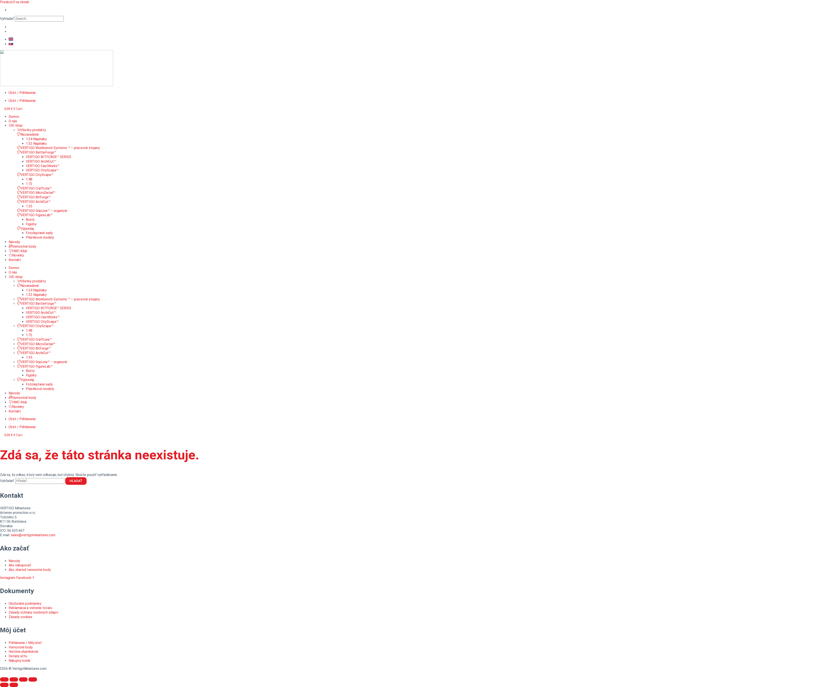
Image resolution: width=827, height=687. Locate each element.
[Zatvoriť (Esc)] (4, 679)
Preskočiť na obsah (14, 2)
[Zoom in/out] (32, 679)
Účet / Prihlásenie (22, 93)
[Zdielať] (13, 679)
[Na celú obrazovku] (23, 679)
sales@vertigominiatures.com (33, 535)
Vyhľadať (7, 19)
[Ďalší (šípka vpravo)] (13, 685)
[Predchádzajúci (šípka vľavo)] (4, 685)
